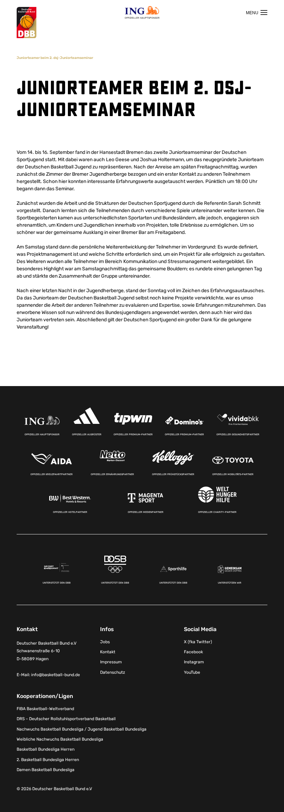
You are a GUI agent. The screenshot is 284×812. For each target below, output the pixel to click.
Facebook (193, 651)
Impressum (111, 662)
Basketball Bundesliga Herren (45, 749)
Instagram (194, 662)
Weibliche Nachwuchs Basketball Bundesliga (60, 739)
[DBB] (26, 22)
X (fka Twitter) (198, 641)
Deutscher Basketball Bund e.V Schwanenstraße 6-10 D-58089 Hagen (47, 651)
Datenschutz (112, 672)
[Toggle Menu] (256, 12)
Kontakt (107, 651)
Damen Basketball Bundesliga (45, 769)
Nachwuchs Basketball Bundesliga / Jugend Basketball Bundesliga (82, 729)
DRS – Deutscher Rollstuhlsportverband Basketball (66, 718)
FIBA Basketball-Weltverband (45, 708)
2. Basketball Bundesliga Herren (48, 759)
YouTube (192, 672)
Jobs (105, 641)
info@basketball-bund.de (55, 674)
